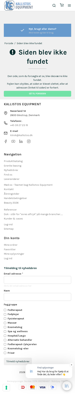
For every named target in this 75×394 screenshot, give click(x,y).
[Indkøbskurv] (62, 5)
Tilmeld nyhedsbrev (17, 361)
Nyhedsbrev (11, 170)
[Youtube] (13, 142)
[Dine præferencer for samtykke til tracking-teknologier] (6, 387)
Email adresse (13, 273)
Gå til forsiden (37, 93)
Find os (8, 174)
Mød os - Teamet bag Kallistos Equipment (28, 184)
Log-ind (8, 224)
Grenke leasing (12, 165)
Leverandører (11, 179)
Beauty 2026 (11, 202)
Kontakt (9, 189)
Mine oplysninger (14, 253)
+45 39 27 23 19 (19, 125)
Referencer (10, 209)
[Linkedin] (21, 142)
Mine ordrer (10, 244)
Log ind (8, 258)
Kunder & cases (13, 218)
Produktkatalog (13, 161)
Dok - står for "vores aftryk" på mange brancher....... (33, 214)
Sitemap (9, 228)
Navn (7, 290)
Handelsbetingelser (15, 198)
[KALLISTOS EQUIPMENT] (18, 5)
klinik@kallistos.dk (21, 135)
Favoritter (10, 249)
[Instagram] (29, 142)
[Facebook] (5, 142)
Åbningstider (11, 193)
